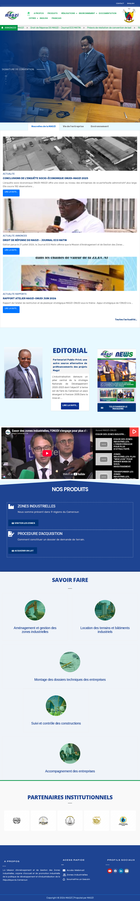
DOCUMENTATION (107, 13)
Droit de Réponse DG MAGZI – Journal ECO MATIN (35, 240)
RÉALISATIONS (68, 13)
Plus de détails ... (16, 85)
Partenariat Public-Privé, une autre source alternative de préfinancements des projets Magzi (70, 365)
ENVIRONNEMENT (87, 13)
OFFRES (32, 18)
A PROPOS (39, 13)
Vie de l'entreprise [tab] (73, 126)
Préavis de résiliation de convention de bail (73, 27)
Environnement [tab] (100, 126)
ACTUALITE (9, 174)
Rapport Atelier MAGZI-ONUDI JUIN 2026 (29, 298)
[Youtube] (109, 870)
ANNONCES (21, 235)
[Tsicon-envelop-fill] (126, 870)
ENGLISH (44, 18)
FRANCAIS (56, 18)
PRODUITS (53, 13)
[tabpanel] (70, 229)
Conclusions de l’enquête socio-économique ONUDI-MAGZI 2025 (45, 178)
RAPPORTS (21, 294)
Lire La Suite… (11, 192)
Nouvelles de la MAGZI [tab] (43, 126)
